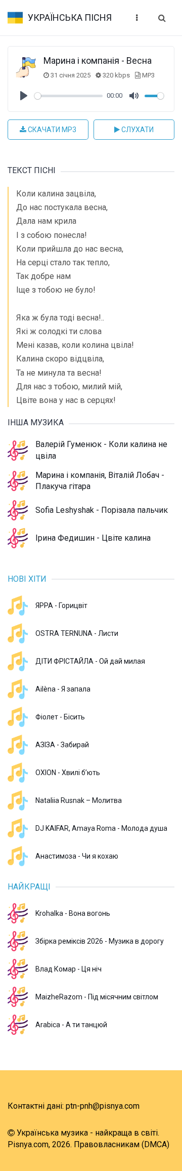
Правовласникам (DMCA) (121, 1144)
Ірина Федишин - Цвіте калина (93, 538)
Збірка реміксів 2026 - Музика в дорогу (99, 941)
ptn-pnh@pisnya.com (103, 1106)
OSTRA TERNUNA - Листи (76, 633)
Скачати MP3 (51, 130)
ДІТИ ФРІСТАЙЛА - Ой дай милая (90, 661)
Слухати (137, 130)
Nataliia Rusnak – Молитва (78, 800)
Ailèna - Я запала (62, 689)
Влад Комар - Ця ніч (68, 969)
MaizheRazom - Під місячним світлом (96, 997)
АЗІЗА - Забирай (62, 745)
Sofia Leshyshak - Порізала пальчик (101, 510)
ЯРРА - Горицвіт (61, 605)
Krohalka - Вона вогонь (72, 913)
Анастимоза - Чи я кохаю (76, 856)
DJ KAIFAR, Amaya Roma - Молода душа (101, 828)
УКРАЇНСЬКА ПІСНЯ (70, 17)
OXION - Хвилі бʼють (67, 773)
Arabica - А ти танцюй (71, 1025)
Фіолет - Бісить (60, 717)
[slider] (68, 96)
